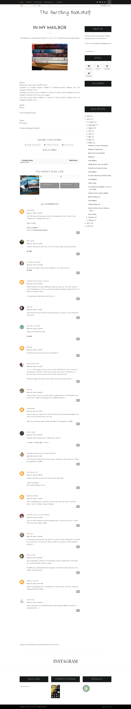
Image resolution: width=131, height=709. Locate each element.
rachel (30, 389)
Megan (29, 347)
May (89, 137)
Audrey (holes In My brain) (38, 515)
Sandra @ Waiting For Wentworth (41, 453)
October (91, 122)
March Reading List (94, 197)
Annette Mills (33, 581)
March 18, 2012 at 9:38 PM (34, 536)
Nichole (30, 534)
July (89, 131)
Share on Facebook (34, 145)
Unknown (31, 210)
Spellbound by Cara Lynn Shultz (98, 164)
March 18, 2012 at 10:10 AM (35, 265)
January (90, 220)
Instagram (107, 69)
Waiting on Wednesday (95, 149)
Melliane (30, 241)
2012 (88, 119)
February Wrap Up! (94, 204)
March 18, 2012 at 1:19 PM (34, 310)
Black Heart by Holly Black (96, 153)
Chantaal (31, 600)
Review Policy (49, 2)
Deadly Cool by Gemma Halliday (98, 193)
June (89, 134)
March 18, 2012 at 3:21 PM (34, 366)
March (90, 143)
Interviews (38, 2)
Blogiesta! (91, 157)
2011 (88, 223)
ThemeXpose (33, 706)
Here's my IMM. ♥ (32, 228)
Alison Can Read (34, 262)
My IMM (29, 251)
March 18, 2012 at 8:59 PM (34, 517)
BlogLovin (88, 69)
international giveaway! (40, 230)
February (91, 217)
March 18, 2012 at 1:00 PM (34, 284)
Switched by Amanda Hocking (97, 168)
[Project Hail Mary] (55, 698)
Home (21, 2)
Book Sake (31, 432)
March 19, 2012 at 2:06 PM (34, 602)
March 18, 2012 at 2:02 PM (34, 329)
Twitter (98, 69)
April (89, 140)
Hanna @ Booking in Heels (38, 281)
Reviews (28, 2)
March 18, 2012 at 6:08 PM (34, 475)
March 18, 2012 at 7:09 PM (34, 499)
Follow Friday (92, 183)
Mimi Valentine (33, 364)
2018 (88, 116)
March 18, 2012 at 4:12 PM (34, 411)
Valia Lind (31, 555)
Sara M (29, 307)
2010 (88, 226)
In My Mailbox (27, 191)
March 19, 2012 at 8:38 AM (34, 558)
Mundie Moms (32, 496)
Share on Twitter (53, 145)
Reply (78, 232)
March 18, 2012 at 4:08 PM (34, 392)
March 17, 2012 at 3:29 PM (34, 213)
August (90, 128)
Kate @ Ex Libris (33, 326)
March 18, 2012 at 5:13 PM (34, 456)
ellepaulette (32, 472)
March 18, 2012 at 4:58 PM (34, 435)
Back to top (106, 707)
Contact (60, 2)
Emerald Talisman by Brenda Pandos (99, 176)
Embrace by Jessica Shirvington (98, 146)
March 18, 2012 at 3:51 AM (34, 244)
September (92, 125)
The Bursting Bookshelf (65, 12)
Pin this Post (69, 145)
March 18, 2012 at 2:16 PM (34, 350)
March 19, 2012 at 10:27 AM (35, 584)
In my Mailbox (52, 150)
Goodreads (89, 76)
